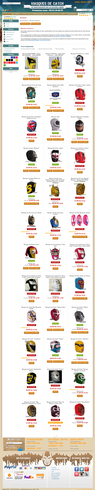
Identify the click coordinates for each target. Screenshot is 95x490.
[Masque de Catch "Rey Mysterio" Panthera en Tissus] (31, 417)
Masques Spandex (52, 441)
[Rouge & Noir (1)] (12, 63)
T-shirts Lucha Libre (37, 14)
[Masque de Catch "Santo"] (55, 383)
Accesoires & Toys (71, 14)
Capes (63, 14)
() (90, 15)
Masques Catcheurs (35, 20)
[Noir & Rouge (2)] (12, 60)
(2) (29, 358)
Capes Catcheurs (33, 443)
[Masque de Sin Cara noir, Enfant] (31, 227)
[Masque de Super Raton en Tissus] (31, 194)
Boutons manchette (31, 446)
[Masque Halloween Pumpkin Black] (80, 132)
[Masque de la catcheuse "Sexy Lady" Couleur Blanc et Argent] (55, 291)
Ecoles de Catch (74, 446)
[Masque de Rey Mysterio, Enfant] (80, 227)
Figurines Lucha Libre (78, 443)
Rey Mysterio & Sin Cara (58, 439)
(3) (77, 231)
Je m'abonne (11, 445)
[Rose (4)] (7, 63)
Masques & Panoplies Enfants (52, 14)
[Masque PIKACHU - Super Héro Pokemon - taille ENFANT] (55, 69)
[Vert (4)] (5, 65)
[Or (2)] (17, 60)
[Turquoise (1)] (17, 63)
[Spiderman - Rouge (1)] (14, 63)
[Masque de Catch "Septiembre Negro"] (31, 385)
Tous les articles (24, 20)
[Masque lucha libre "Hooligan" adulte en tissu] (31, 132)
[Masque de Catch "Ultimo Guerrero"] (80, 323)
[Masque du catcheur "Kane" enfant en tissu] (80, 164)
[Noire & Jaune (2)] (14, 60)
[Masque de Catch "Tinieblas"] (31, 353)
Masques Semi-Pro (31, 441)
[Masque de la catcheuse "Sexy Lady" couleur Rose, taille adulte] (80, 260)
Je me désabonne (12, 447)
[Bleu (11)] (12, 57)
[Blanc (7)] (7, 57)
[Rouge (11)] (9, 63)
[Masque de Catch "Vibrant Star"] (55, 321)
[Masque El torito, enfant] (55, 162)
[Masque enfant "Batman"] (31, 162)
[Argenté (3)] (5, 57)
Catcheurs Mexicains (35, 439)
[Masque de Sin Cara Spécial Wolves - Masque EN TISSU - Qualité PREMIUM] (80, 195)
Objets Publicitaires (74, 448)
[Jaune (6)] (5, 60)
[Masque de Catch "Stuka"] (55, 353)
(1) (53, 105)
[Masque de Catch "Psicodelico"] (80, 416)
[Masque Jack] (55, 131)
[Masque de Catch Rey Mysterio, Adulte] (31, 323)
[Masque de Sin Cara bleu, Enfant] (55, 228)
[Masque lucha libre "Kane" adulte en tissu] (80, 100)
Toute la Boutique (15, 14)
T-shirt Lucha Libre (55, 443)
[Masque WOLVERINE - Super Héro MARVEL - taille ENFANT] (31, 69)
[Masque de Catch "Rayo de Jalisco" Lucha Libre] (55, 417)
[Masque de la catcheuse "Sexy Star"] (55, 260)
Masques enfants (77, 439)
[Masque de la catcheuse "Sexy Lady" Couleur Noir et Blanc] (31, 291)
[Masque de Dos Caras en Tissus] (80, 290)
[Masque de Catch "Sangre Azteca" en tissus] (80, 385)
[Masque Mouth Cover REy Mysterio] (55, 100)
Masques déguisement (75, 441)
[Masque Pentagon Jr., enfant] (80, 68)
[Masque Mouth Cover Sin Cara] (31, 99)
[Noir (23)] (7, 60)
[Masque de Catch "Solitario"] (80, 353)
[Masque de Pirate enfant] (31, 258)
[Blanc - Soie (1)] (9, 57)
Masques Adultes (26, 14)
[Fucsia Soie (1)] (17, 57)
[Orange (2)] (5, 63)
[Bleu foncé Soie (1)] (14, 57)
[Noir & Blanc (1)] (9, 60)
